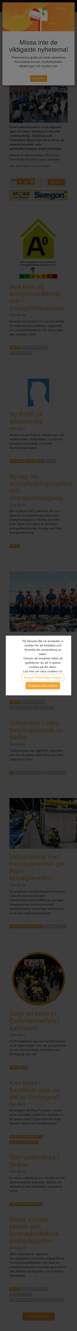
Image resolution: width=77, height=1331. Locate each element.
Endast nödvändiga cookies (42, 677)
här (60, 671)
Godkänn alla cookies (42, 686)
